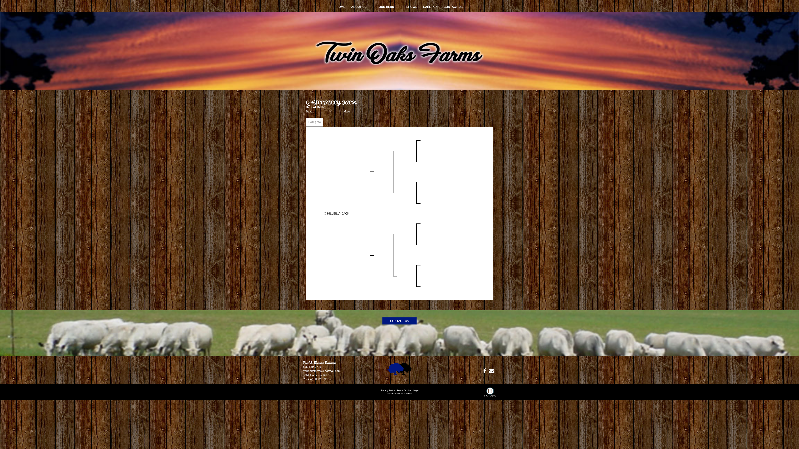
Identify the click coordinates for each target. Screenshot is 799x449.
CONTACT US (399, 321)
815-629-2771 (312, 366)
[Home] (399, 368)
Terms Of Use (404, 390)
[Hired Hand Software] (490, 393)
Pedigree (314, 121)
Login (415, 390)
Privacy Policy (388, 390)
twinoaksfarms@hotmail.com (322, 371)
